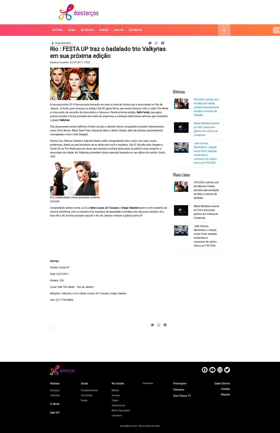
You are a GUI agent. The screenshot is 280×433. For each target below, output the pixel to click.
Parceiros (178, 389)
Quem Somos (222, 383)
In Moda (104, 30)
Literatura (117, 415)
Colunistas (135, 30)
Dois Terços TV (182, 395)
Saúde (84, 400)
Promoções (180, 383)
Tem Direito (87, 395)
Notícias (58, 30)
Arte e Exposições (121, 410)
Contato (225, 389)
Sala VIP (118, 30)
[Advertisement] (171, 12)
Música (115, 390)
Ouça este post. (63, 43)
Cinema (116, 395)
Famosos (54, 390)
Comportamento (89, 390)
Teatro (115, 400)
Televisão (55, 395)
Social (72, 30)
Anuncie (225, 394)
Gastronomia (118, 405)
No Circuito (87, 30)
